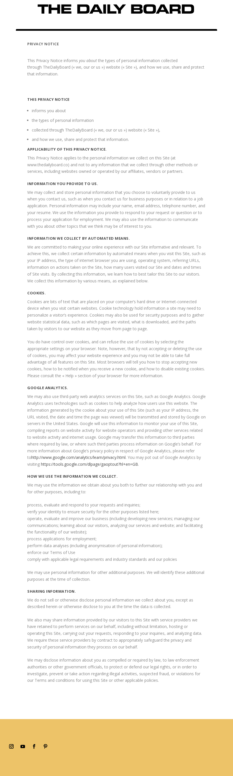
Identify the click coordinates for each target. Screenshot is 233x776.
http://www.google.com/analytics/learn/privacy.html (78, 457)
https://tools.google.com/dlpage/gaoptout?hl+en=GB (89, 464)
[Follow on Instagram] (11, 746)
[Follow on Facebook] (34, 746)
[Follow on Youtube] (22, 746)
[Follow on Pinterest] (45, 746)
